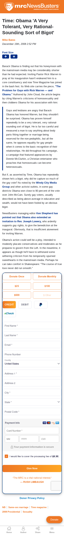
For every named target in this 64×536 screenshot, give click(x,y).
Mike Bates (8, 40)
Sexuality (27, 511)
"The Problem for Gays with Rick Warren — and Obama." (31, 90)
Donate (54, 519)
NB (4, 507)
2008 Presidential (11, 511)
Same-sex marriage (18, 507)
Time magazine (39, 507)
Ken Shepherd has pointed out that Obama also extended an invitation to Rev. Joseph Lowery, (30, 217)
